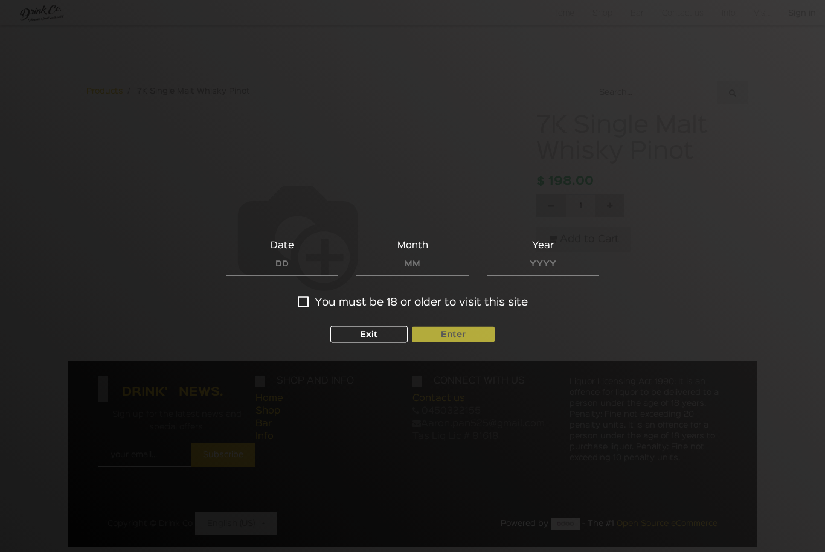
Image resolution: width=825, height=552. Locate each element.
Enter (453, 334)
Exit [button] (369, 334)
